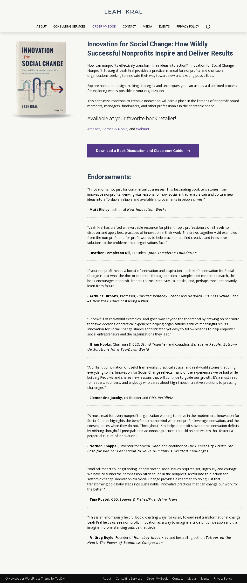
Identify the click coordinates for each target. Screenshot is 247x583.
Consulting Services (129, 578)
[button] (208, 26)
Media (191, 578)
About (107, 578)
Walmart (142, 129)
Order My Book (157, 578)
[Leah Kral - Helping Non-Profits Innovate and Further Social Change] (123, 11)
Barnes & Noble (114, 129)
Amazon (93, 129)
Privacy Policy (223, 578)
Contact (177, 578)
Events (204, 578)
